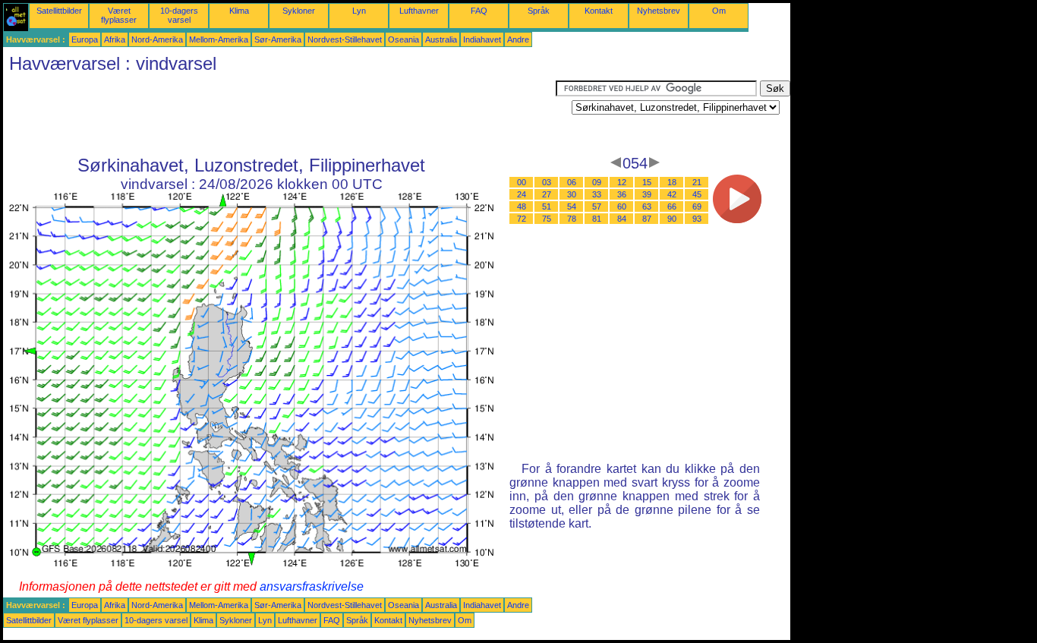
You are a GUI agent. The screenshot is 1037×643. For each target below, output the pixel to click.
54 (571, 206)
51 (546, 206)
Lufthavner (419, 10)
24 (521, 194)
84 (621, 218)
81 (596, 218)
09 (596, 182)
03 (546, 182)
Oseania (403, 39)
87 (646, 218)
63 (646, 206)
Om (719, 10)
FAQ (479, 10)
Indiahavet (482, 39)
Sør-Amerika (277, 39)
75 (546, 218)
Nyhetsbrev (658, 10)
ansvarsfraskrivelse (312, 586)
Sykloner (298, 10)
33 (596, 194)
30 (571, 194)
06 (571, 182)
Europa (84, 39)
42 (671, 194)
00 (521, 182)
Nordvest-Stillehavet (344, 39)
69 (696, 206)
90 (671, 218)
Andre (518, 39)
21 (696, 182)
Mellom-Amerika (218, 39)
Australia (441, 39)
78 (571, 218)
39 (646, 194)
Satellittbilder (59, 10)
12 (621, 182)
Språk (539, 10)
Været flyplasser (119, 15)
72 (521, 218)
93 (696, 218)
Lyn (359, 10)
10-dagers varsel (179, 15)
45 (696, 194)
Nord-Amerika (157, 39)
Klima (239, 10)
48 (521, 206)
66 (671, 206)
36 (621, 194)
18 (671, 182)
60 (621, 206)
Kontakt (599, 10)
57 (596, 206)
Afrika (114, 39)
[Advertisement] (279, 114)
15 (646, 182)
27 (546, 194)
